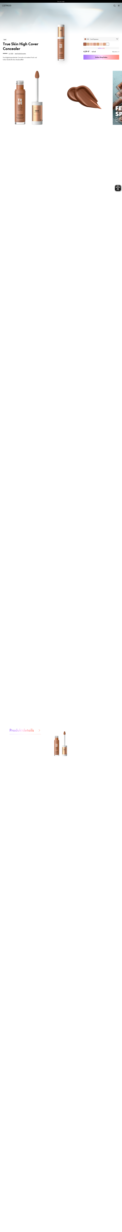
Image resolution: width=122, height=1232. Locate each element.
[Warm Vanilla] (91, 44)
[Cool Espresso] (84, 44)
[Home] (6, 6)
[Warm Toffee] (94, 44)
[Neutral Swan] (101, 44)
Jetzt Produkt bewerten (20, 53)
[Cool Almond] (104, 44)
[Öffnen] (119, 6)
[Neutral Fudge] (97, 44)
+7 (107, 44)
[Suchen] (114, 5)
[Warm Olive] (88, 44)
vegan (5, 39)
